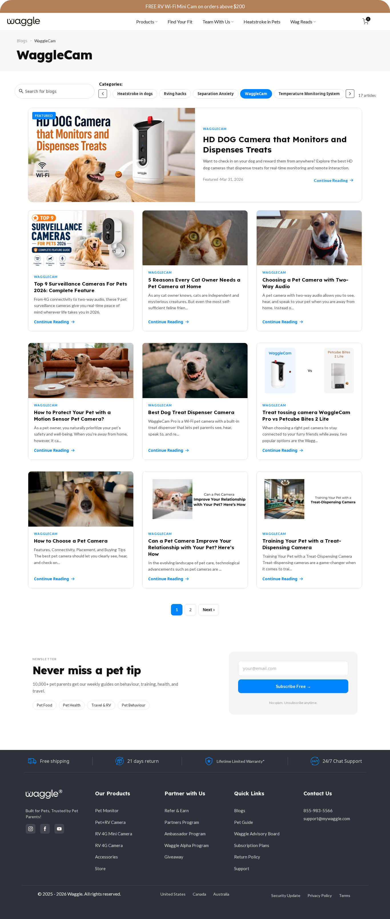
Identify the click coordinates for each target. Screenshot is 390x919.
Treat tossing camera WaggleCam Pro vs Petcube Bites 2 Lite (306, 415)
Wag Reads (301, 21)
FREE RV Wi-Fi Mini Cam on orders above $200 (195, 6)
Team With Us (216, 21)
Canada (199, 894)
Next (207, 609)
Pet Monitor (107, 810)
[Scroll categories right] (350, 93)
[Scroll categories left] (102, 93)
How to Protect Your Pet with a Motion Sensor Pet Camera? (72, 415)
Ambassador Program (185, 833)
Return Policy (247, 856)
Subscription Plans (251, 845)
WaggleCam (256, 93)
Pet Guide (243, 822)
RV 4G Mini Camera (113, 833)
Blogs (22, 40)
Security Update (285, 895)
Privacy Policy (319, 895)
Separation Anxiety (216, 93)
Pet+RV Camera (110, 822)
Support (241, 868)
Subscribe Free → (293, 686)
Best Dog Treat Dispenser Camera (191, 412)
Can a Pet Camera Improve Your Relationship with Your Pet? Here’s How (191, 547)
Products (145, 21)
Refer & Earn (176, 810)
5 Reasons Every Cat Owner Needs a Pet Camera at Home (194, 283)
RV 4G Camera (109, 845)
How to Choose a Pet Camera (71, 541)
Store (100, 868)
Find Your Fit (180, 21)
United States (173, 894)
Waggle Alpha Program (186, 845)
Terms (344, 895)
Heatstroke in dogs (134, 93)
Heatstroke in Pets (262, 21)
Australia (221, 894)
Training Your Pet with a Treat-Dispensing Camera (301, 544)
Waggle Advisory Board (257, 833)
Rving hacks (175, 93)
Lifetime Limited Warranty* (241, 761)
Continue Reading (51, 321)
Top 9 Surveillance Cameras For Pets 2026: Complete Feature (80, 287)
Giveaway (173, 856)
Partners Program (181, 822)
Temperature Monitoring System (309, 93)
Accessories (106, 856)
